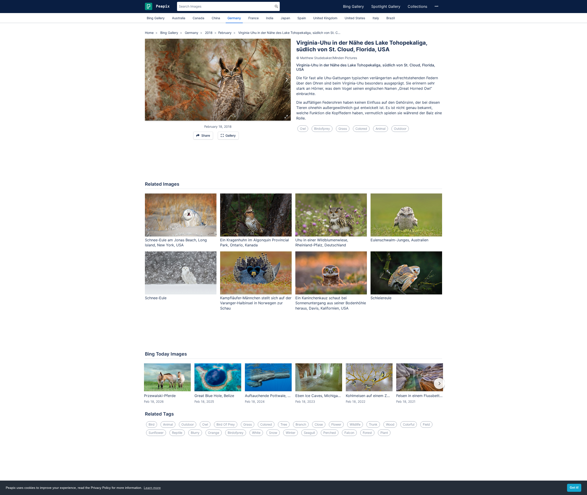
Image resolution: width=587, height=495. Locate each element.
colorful (408, 424)
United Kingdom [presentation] (325, 18)
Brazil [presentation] (390, 18)
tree (283, 424)
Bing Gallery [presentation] (156, 18)
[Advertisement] (293, 163)
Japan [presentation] (285, 18)
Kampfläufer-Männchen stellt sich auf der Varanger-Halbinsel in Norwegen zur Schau (255, 303)
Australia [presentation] (178, 18)
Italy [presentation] (376, 18)
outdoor (400, 129)
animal (380, 129)
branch (301, 424)
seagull (309, 433)
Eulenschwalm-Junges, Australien (399, 240)
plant (384, 433)
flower (336, 424)
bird (152, 424)
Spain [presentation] (301, 18)
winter (290, 433)
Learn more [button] (152, 488)
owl (303, 129)
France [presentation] (253, 18)
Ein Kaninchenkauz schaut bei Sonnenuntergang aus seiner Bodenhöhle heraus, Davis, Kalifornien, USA (330, 303)
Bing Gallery (353, 6)
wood (390, 424)
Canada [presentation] (198, 18)
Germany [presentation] (234, 18)
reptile (177, 433)
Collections (417, 6)
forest (367, 433)
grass (342, 129)
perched (329, 433)
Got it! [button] (574, 487)
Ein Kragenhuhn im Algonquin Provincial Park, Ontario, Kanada (254, 243)
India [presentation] (269, 18)
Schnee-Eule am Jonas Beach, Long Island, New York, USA (176, 243)
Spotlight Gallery (385, 6)
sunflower (156, 433)
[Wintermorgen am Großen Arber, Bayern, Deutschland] (286, 80)
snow (273, 433)
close (319, 424)
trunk (373, 424)
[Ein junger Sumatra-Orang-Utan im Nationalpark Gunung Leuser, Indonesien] (149, 80)
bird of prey (225, 424)
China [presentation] (216, 18)
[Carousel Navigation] (293, 386)
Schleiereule (381, 298)
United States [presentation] (355, 18)
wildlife (355, 424)
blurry (195, 433)
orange (213, 433)
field (426, 424)
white (256, 433)
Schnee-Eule (155, 298)
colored (361, 129)
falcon (349, 433)
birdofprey (322, 129)
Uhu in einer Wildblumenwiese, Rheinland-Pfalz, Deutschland (321, 243)
